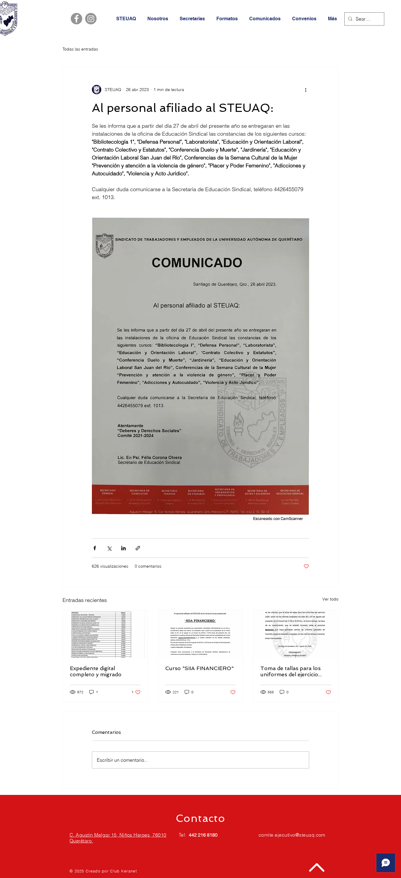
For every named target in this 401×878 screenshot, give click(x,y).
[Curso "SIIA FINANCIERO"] (200, 634)
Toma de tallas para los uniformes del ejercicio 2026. (290, 671)
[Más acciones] (305, 89)
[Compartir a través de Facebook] (94, 548)
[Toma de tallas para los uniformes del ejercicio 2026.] (295, 634)
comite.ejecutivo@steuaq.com (292, 835)
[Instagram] (91, 18)
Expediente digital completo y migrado (96, 671)
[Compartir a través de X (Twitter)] (109, 548)
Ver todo (330, 599)
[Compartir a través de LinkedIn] (123, 548)
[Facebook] (76, 18)
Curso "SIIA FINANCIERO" (199, 668)
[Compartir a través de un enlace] (138, 548)
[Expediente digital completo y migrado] (105, 634)
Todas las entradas (80, 49)
